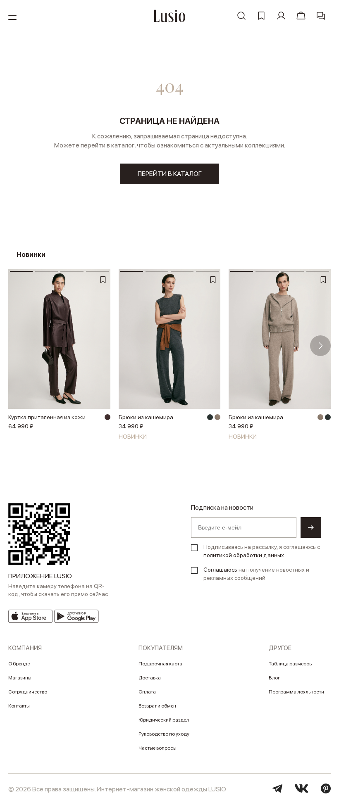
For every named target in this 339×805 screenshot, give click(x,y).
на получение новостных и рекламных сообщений (256, 573)
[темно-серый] (210, 417)
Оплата (147, 692)
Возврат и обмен (157, 706)
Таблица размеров (290, 664)
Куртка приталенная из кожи (47, 417)
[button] (18, 345)
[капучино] (217, 417)
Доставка (149, 678)
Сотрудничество (27, 692)
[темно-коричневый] (107, 417)
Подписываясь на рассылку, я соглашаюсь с (261, 551)
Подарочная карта (160, 664)
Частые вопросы (157, 748)
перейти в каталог (170, 174)
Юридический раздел (163, 720)
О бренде (19, 664)
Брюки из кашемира (146, 417)
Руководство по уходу (163, 734)
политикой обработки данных (243, 555)
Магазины (19, 678)
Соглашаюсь (220, 569)
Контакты (19, 706)
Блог (274, 678)
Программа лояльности (296, 692)
